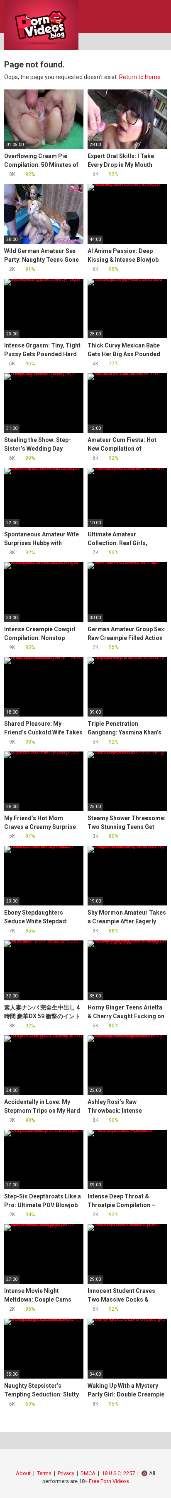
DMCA (88, 1473)
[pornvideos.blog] (41, 25)
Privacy (66, 1473)
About (23, 1473)
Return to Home (140, 77)
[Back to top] (156, 1481)
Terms (44, 1473)
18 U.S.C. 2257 (118, 1473)
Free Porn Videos (109, 1481)
